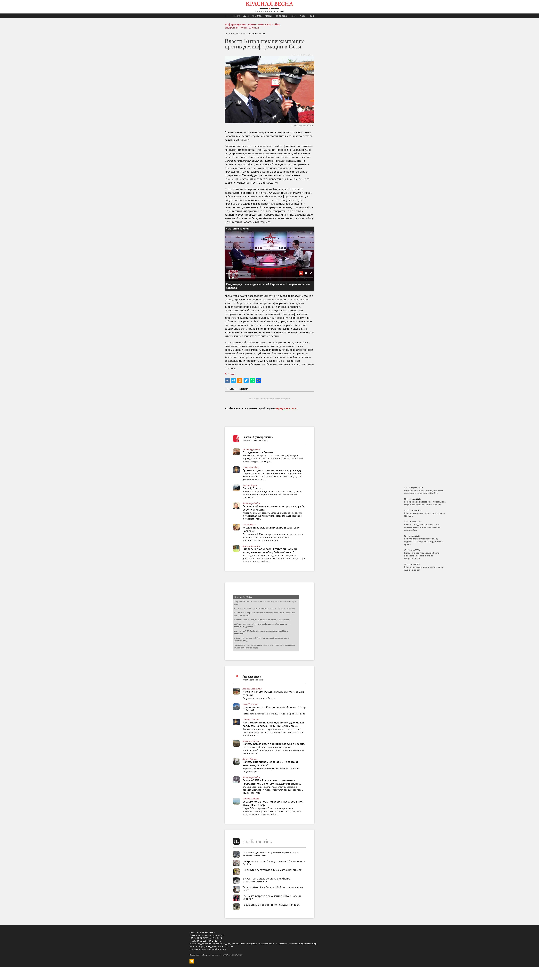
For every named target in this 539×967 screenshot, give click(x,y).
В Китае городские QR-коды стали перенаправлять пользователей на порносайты (422, 527)
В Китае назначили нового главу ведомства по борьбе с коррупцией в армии (423, 542)
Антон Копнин (250, 758)
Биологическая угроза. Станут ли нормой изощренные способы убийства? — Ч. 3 (270, 550)
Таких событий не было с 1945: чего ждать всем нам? (273, 889)
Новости (236, 15)
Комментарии (281, 15)
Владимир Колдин (252, 503)
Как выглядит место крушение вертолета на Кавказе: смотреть (270, 854)
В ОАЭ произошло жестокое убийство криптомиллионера (266, 880)
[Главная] (269, 6)
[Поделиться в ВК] (227, 380)
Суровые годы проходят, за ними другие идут (273, 470)
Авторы (268, 15)
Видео (246, 15)
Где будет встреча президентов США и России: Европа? (272, 897)
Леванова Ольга (251, 740)
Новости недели (251, 467)
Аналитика (256, 15)
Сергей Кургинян (251, 449)
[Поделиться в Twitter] (246, 380)
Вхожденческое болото (258, 452)
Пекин (231, 374)
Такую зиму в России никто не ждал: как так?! (271, 904)
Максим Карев (250, 485)
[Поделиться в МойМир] (258, 380)
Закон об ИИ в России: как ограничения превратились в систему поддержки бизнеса (272, 782)
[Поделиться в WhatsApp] (252, 380)
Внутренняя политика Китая (242, 27)
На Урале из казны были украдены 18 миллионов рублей (274, 862)
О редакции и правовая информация (207, 949)
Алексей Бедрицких (252, 688)
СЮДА (225, 955)
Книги (302, 15)
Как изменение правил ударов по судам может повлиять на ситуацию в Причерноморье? (273, 724)
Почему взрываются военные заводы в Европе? (274, 744)
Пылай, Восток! (252, 488)
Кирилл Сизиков (251, 719)
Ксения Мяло (249, 524)
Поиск (311, 15)
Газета (293, 15)
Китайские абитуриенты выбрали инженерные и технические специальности (421, 556)
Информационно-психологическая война (252, 24)
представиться (286, 408)
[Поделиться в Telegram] (233, 380)
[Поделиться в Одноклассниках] (239, 380)
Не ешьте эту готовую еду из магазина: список (272, 869)
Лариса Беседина (251, 546)
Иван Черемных (250, 704)
